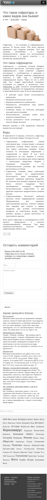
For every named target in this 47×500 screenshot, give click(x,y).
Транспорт (32, 456)
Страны (37, 452)
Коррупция (28, 431)
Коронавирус (12, 430)
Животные (12, 423)
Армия (15, 419)
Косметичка (39, 430)
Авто (10, 419)
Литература (40, 434)
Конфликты (40, 427)
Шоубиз (22, 460)
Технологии (21, 455)
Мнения (28, 437)
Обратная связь (9, 479)
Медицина (17, 438)
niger (6, 20)
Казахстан (25, 426)
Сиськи (16, 452)
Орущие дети (8, 351)
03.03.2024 (15, 20)
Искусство (6, 427)
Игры (32, 423)
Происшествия (38, 445)
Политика (17, 445)
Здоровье (26, 423)
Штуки (30, 459)
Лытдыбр (7, 437)
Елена (7, 251)
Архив (7, 307)
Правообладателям (10, 481)
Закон (18, 423)
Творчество (11, 456)
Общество (8, 441)
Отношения (39, 441)
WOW (5, 419)
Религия (6, 452)
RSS (12, 484)
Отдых (29, 441)
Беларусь (22, 419)
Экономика (39, 460)
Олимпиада (20, 442)
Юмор (5, 463)
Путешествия (8, 449)
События (23, 452)
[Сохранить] (5, 234)
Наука (42, 438)
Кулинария (18, 434)
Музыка (36, 438)
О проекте (14, 477)
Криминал (6, 434)
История (15, 426)
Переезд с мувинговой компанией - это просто (20, 368)
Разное (24, 20)
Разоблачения (29, 449)
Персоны (6, 445)
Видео (36, 419)
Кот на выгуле (8, 316)
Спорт (30, 452)
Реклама (40, 449)
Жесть (5, 423)
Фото (14, 459)
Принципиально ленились (12, 333)
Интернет (39, 423)
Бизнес (30, 419)
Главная (6, 477)
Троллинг (40, 456)
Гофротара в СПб (11, 87)
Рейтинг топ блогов (33, 477)
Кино (33, 426)
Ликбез (29, 434)
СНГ (11, 452)
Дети (42, 419)
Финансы (6, 460)
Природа (27, 445)
